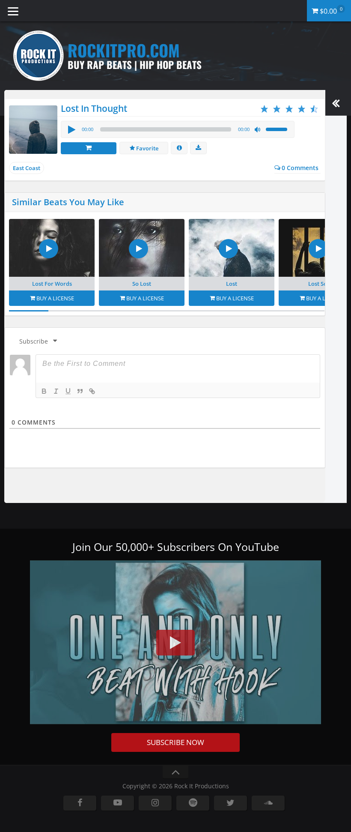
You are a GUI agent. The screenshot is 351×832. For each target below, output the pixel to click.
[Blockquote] (80, 391)
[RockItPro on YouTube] (117, 803)
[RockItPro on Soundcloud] (268, 803)
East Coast (26, 168)
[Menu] (13, 10)
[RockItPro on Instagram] (155, 803)
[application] (177, 129)
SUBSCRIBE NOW (175, 742)
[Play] (71, 129)
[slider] (278, 128)
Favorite (146, 148)
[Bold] (44, 391)
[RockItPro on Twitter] (230, 803)
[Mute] (257, 130)
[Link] (92, 391)
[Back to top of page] (175, 772)
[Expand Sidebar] (336, 103)
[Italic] (56, 391)
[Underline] (68, 391)
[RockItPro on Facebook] (79, 803)
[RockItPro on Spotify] (192, 803)
